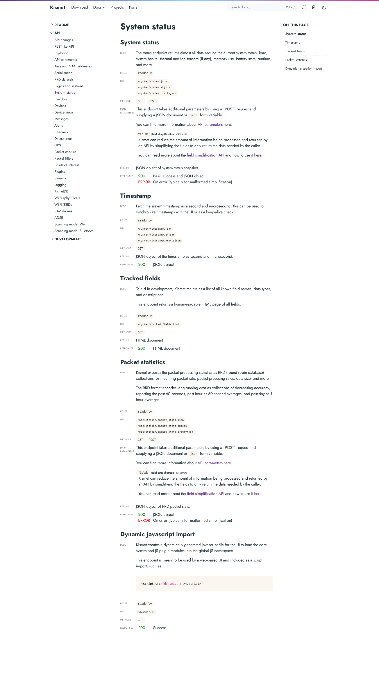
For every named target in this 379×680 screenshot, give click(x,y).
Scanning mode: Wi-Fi (70, 224)
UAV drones (63, 211)
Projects (117, 7)
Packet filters (63, 158)
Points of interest (66, 164)
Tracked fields (295, 51)
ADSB (58, 217)
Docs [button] (98, 7)
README (61, 24)
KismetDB (61, 191)
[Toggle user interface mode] (324, 7)
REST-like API (64, 46)
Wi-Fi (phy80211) (67, 197)
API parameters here (214, 124)
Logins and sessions (68, 85)
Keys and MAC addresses (73, 66)
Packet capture (65, 151)
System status (64, 92)
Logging (60, 184)
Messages (61, 118)
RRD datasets (63, 79)
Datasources (63, 138)
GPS (57, 145)
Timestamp (292, 42)
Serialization (63, 72)
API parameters (65, 59)
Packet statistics (296, 60)
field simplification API (205, 155)
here (257, 155)
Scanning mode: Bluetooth (73, 230)
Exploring (61, 53)
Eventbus (60, 99)
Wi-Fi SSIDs (63, 204)
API (57, 32)
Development (67, 239)
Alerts (58, 125)
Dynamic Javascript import (303, 68)
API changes (63, 39)
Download (79, 7)
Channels (61, 132)
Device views (63, 112)
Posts (133, 7)
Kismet (57, 7)
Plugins (59, 171)
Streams (60, 178)
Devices (60, 105)
